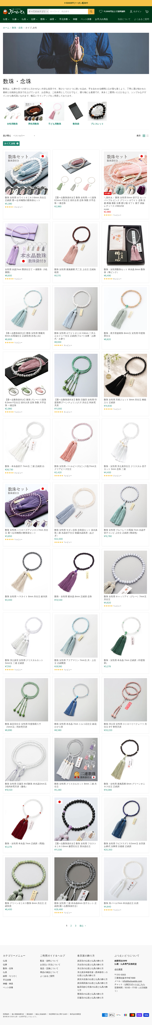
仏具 (24, 19)
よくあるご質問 (141, 19)
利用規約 (6, 1014)
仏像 (14, 19)
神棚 (75, 19)
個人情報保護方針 (18, 1014)
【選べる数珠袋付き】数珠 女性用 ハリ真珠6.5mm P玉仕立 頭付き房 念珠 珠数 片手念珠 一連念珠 (75, 200)
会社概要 (118, 969)
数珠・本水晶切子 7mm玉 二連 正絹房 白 (24, 466)
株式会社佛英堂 (75, 1014)
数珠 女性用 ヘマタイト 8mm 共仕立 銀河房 (26, 596)
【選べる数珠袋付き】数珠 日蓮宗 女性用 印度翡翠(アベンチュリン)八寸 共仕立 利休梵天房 (75, 402)
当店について (124, 19)
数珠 (42, 19)
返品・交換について (49, 968)
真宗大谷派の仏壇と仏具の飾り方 (92, 979)
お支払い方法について (50, 964)
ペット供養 (86, 19)
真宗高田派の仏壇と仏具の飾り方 (92, 983)
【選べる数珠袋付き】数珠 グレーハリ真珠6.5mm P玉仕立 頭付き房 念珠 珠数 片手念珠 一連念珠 (25, 402)
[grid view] (144, 135)
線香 (52, 19)
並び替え (7, 136)
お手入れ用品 (101, 19)
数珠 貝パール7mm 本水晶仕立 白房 (121, 903)
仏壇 (5, 19)
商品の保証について (49, 972)
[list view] (147, 135)
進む (81, 925)
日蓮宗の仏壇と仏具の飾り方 (90, 998)
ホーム (6, 28)
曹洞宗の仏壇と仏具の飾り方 (90, 994)
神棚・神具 (8, 983)
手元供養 (63, 19)
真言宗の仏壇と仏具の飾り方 (90, 961)
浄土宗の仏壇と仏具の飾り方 (90, 968)
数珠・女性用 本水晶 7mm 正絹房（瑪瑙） (25, 843)
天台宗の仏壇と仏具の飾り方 (90, 964)
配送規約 (30, 1014)
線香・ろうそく (10, 976)
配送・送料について (49, 961)
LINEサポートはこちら (135, 984)
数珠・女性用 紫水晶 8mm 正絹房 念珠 (73, 596)
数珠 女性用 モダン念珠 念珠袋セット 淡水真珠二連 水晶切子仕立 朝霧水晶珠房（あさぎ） (75, 533)
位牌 (33, 19)
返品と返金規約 (41, 1014)
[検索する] (91, 11)
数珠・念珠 (17, 28)
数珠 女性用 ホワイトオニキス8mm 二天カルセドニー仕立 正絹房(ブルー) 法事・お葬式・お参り (75, 336)
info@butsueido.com (132, 981)
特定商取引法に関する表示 (58, 1014)
